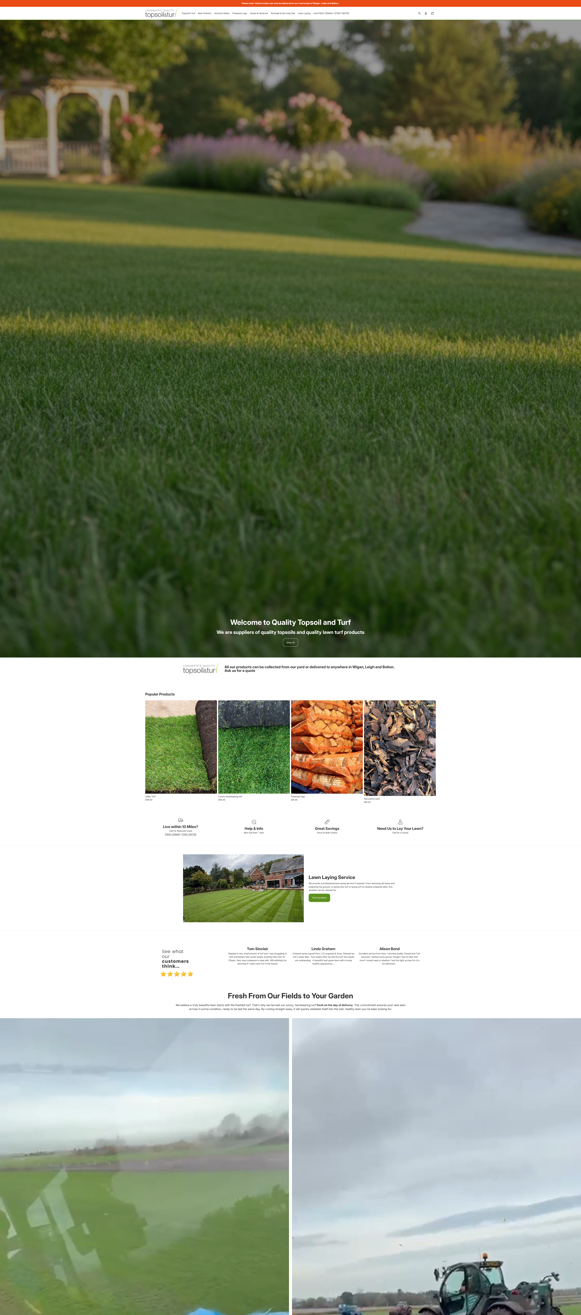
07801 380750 (189, 834)
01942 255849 (172, 834)
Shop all (290, 642)
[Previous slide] (295, 747)
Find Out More (319, 897)
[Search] (419, 13)
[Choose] (212, 789)
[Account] (425, 13)
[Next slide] (358, 747)
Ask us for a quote (240, 670)
